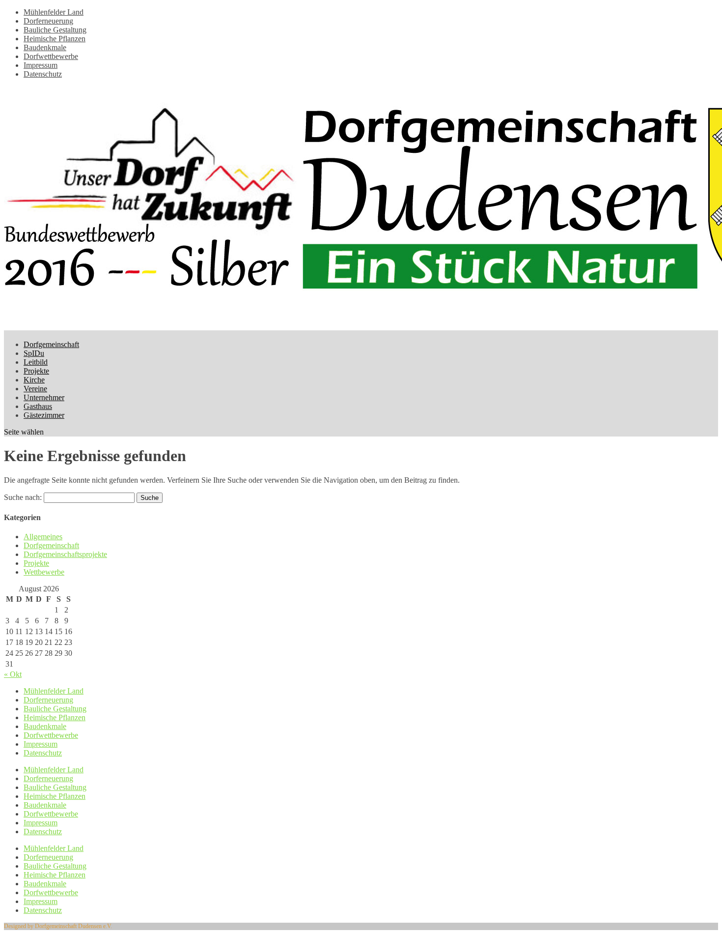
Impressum (40, 65)
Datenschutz (43, 74)
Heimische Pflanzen (54, 38)
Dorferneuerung (48, 21)
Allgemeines (43, 536)
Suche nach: (23, 497)
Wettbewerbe (44, 572)
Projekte (36, 371)
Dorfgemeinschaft (51, 344)
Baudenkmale (45, 47)
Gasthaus (38, 406)
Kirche (34, 380)
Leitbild (36, 362)
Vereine (35, 388)
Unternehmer (44, 397)
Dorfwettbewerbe (51, 56)
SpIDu (34, 353)
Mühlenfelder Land (53, 12)
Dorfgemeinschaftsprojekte (65, 554)
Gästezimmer (44, 415)
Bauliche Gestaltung (55, 30)
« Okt (13, 674)
